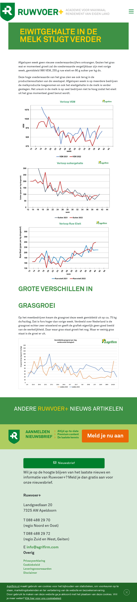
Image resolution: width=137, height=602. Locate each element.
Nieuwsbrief (66, 463)
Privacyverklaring (34, 560)
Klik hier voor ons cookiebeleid (43, 598)
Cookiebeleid (31, 564)
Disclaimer (30, 572)
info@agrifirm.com (42, 547)
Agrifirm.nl (13, 586)
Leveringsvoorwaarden (37, 568)
